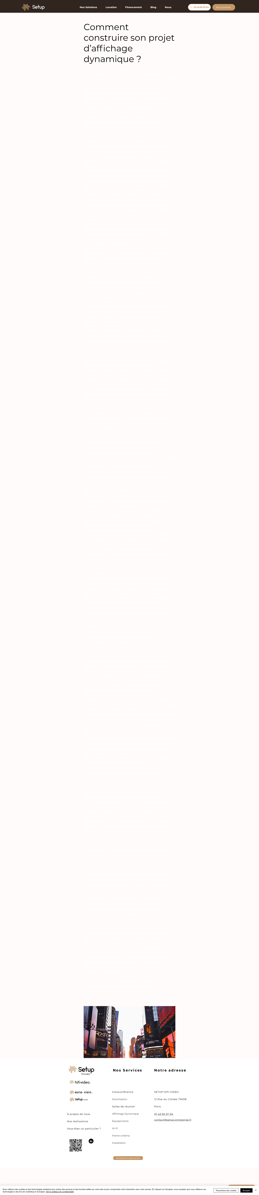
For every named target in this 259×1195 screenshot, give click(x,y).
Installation (119, 1142)
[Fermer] (255, 1190)
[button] (88, 7)
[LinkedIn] (91, 1141)
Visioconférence (122, 1091)
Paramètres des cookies (226, 1190)
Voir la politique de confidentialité (60, 1191)
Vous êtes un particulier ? (84, 1128)
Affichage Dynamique (125, 1113)
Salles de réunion (123, 1106)
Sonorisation (119, 1099)
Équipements (120, 1121)
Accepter (246, 1190)
